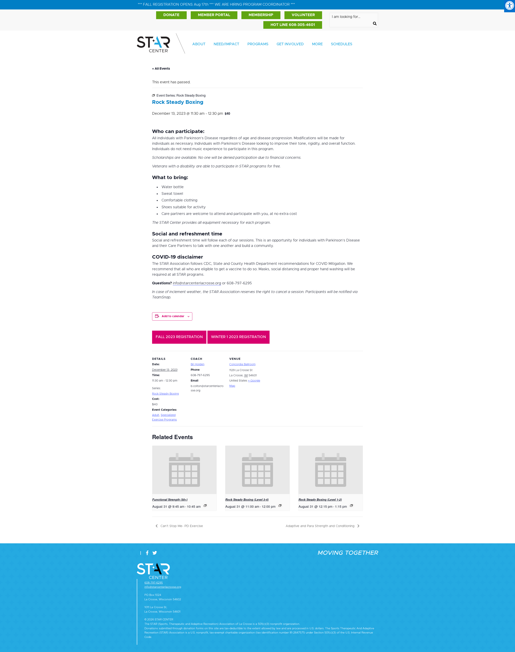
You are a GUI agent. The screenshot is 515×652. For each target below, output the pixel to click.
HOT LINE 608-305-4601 (293, 25)
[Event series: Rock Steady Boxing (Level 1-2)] (351, 505)
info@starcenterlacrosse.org (197, 283)
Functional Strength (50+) (169, 499)
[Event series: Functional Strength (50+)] (205, 505)
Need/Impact (226, 44)
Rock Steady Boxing (165, 393)
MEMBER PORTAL (214, 15)
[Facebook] (148, 553)
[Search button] (375, 24)
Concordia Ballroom (242, 364)
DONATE (171, 15)
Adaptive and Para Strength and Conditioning (320, 526)
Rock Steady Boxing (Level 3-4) (247, 499)
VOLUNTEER (303, 15)
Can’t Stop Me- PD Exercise (181, 526)
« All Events (161, 68)
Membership (261, 15)
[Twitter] (155, 553)
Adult (155, 415)
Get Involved (290, 44)
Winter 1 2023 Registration (238, 337)
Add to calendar (173, 316)
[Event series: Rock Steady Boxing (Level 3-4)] (280, 505)
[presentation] (184, 470)
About (198, 44)
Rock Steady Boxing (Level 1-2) (320, 499)
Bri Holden (197, 364)
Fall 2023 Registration (179, 337)
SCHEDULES (341, 44)
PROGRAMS (257, 44)
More (317, 44)
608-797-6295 (153, 582)
